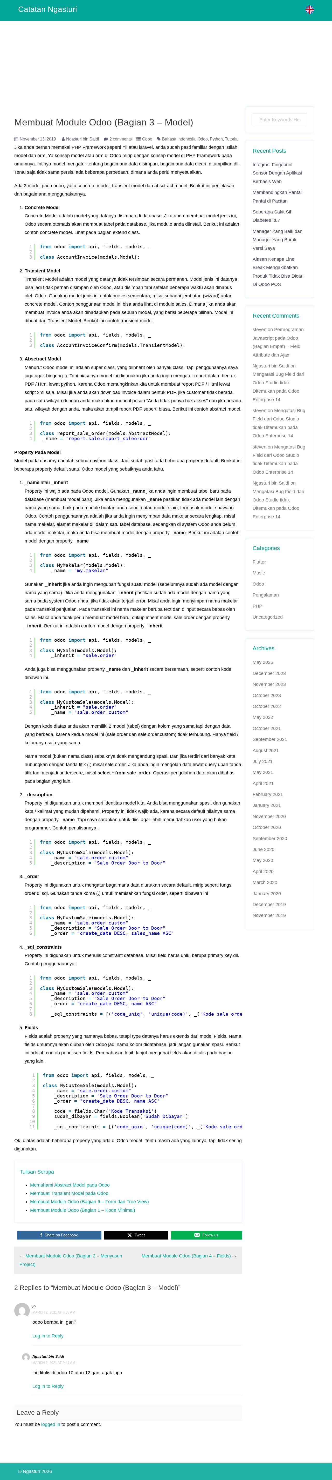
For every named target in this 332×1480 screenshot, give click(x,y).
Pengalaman (266, 595)
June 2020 (263, 849)
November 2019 (269, 915)
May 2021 (263, 772)
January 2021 (267, 805)
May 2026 (263, 662)
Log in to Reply (48, 1335)
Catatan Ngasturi (47, 9)
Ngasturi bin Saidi (82, 139)
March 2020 (265, 882)
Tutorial (232, 139)
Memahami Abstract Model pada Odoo (70, 1185)
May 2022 (263, 717)
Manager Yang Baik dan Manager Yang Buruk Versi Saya (277, 240)
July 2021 (263, 761)
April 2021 (263, 783)
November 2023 (269, 684)
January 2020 (267, 893)
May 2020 (263, 860)
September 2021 (270, 739)
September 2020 (270, 838)
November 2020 (269, 816)
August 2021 (266, 750)
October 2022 (267, 706)
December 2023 (269, 673)
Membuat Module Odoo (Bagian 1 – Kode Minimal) (82, 1210)
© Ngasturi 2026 (35, 1471)
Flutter (259, 562)
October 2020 (267, 827)
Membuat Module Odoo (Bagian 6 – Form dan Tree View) (89, 1201)
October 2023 (267, 695)
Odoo (147, 139)
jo (34, 1306)
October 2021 (267, 728)
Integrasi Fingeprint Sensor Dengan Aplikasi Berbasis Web (277, 173)
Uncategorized (268, 617)
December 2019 (269, 904)
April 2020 (263, 871)
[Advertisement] (166, 59)
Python (216, 139)
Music (259, 572)
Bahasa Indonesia (179, 139)
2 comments (120, 139)
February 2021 (268, 794)
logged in (50, 1424)
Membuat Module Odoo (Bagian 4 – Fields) (186, 1255)
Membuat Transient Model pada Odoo (69, 1193)
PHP (257, 606)
